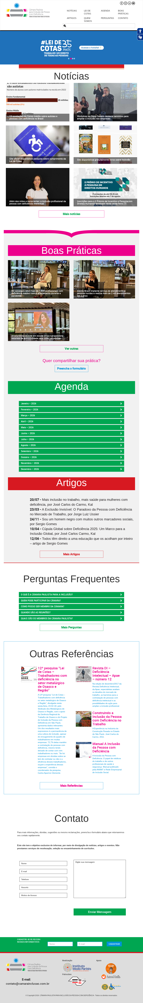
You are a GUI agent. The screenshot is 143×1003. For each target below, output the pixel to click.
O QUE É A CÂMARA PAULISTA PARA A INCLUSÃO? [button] (47, 594)
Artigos (71, 18)
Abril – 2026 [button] (27, 421)
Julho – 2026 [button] (27, 439)
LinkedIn (129, 3)
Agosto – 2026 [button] (28, 445)
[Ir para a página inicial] (28, 10)
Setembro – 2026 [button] (29, 451)
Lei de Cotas (87, 12)
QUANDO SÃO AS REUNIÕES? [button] (36, 612)
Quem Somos (88, 19)
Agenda (105, 11)
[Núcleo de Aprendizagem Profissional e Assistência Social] (111, 986)
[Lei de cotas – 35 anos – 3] (71, 47)
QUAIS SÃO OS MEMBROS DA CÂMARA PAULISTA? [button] (47, 618)
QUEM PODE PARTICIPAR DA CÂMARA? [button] (41, 600)
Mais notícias (71, 214)
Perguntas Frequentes (71, 579)
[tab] (71, 403)
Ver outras (71, 348)
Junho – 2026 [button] (28, 433)
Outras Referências (71, 653)
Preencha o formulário (71, 368)
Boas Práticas (123, 12)
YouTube (133, 3)
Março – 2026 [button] (28, 415)
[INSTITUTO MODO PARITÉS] (77, 967)
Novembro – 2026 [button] (30, 463)
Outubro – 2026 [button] (29, 457)
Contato (123, 18)
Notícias (72, 11)
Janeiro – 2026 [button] (28, 403)
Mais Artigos (71, 554)
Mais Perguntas (71, 627)
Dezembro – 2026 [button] (30, 469)
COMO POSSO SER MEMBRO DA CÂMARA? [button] (42, 606)
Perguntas (107, 18)
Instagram (125, 3)
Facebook (121, 3)
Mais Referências (71, 785)
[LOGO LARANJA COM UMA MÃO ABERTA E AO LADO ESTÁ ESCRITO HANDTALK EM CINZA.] (111, 976)
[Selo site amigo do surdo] (111, 968)
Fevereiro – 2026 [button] (29, 409)
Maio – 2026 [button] (27, 427)
